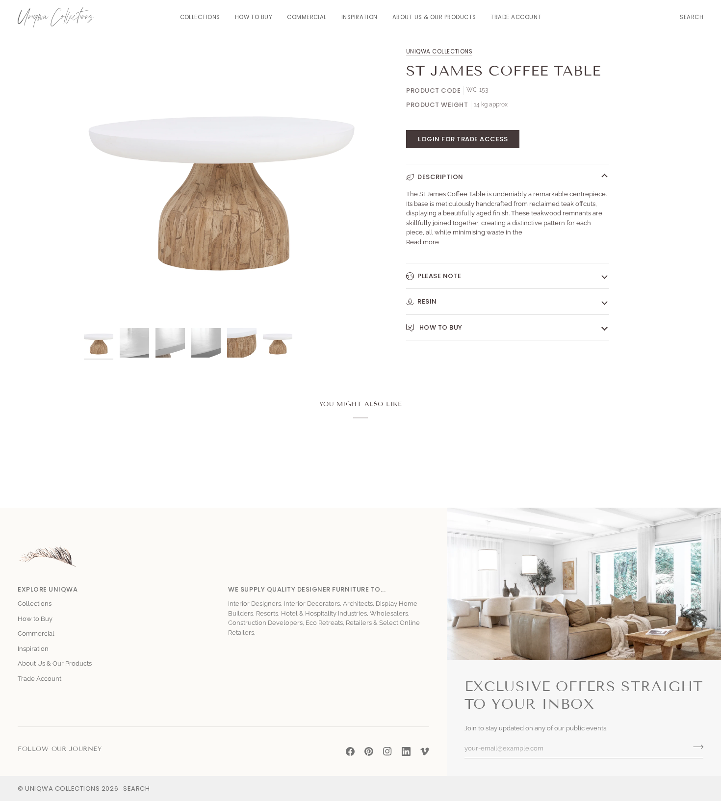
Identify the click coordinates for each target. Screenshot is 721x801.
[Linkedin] (406, 751)
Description (440, 176)
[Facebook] (350, 751)
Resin (427, 301)
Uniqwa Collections (439, 51)
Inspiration (33, 648)
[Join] (695, 747)
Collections (35, 603)
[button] (200, 17)
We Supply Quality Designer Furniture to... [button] (307, 589)
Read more (422, 242)
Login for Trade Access (463, 139)
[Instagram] (387, 751)
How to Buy (440, 327)
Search (136, 788)
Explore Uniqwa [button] (47, 589)
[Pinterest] (368, 751)
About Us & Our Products (55, 663)
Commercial (36, 633)
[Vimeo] (424, 751)
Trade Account (39, 678)
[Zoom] (102, 304)
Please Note (439, 276)
